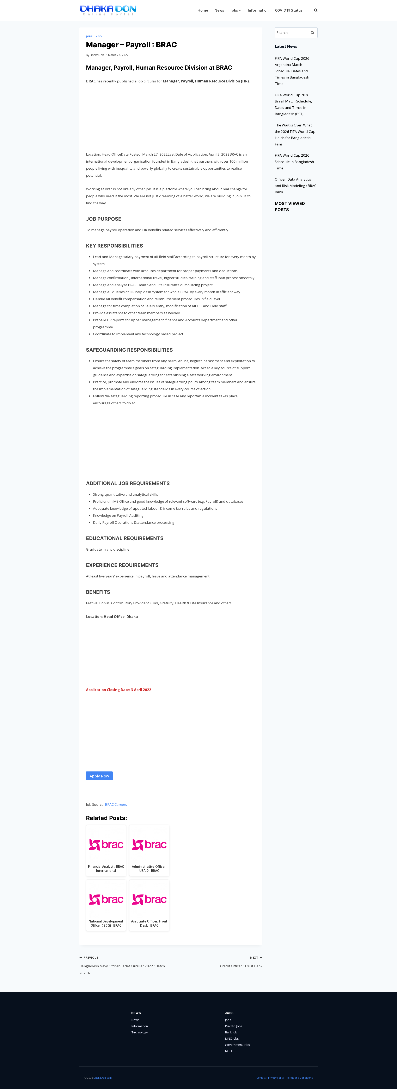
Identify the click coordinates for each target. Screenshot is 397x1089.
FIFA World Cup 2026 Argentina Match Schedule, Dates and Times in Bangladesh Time (292, 71)
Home (202, 10)
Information (258, 10)
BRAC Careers (116, 804)
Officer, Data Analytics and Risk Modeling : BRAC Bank (295, 185)
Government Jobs (237, 1045)
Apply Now (99, 776)
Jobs (89, 36)
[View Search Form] (314, 10)
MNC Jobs (232, 1038)
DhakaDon (97, 55)
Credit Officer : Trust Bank (241, 962)
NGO (99, 36)
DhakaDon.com (102, 1077)
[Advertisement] (171, 120)
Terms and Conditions (300, 1077)
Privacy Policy (276, 1077)
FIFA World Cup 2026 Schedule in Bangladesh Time (294, 161)
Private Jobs (233, 1026)
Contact (260, 1077)
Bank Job (231, 1032)
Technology (139, 1032)
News (219, 10)
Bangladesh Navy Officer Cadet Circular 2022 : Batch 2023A (122, 966)
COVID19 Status (289, 10)
